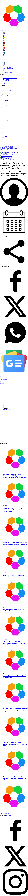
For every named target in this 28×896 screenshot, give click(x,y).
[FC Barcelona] (4, 46)
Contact (7, 810)
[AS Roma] (4, 38)
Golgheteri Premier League (8, 83)
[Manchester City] (4, 63)
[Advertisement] (10, 394)
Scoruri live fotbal (8, 813)
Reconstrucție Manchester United (10, 78)
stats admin (9, 207)
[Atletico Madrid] (4, 43)
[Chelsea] (4, 53)
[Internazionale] (4, 56)
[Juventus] (4, 58)
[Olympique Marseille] (8, 68)
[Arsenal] (4, 33)
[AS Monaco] (4, 41)
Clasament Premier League (8, 80)
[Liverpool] (4, 61)
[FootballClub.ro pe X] (15, 868)
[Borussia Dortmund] (4, 51)
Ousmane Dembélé (7, 76)
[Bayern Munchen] (4, 48)
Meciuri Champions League (9, 79)
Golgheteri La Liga (7, 81)
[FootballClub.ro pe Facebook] (15, 842)
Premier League (6, 409)
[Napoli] (5, 66)
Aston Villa (11, 405)
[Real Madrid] (6, 70)
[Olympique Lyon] (7, 67)
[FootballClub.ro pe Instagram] (15, 894)
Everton (9, 407)
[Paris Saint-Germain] (7, 69)
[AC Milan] (4, 36)
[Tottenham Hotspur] (7, 72)
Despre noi (2, 810)
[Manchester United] (7, 64)
